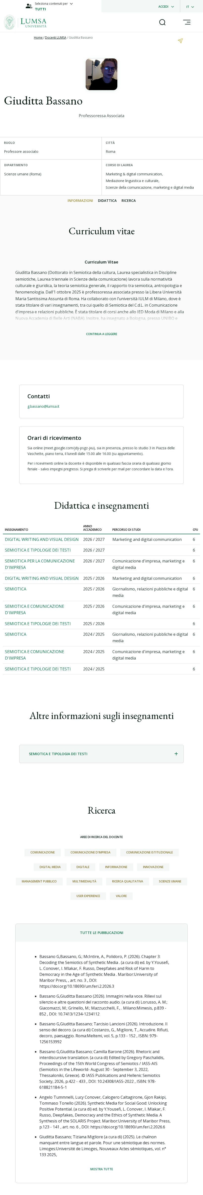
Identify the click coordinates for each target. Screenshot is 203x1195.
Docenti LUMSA (55, 37)
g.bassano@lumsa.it (43, 406)
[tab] (101, 754)
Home (38, 37)
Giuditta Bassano (81, 37)
